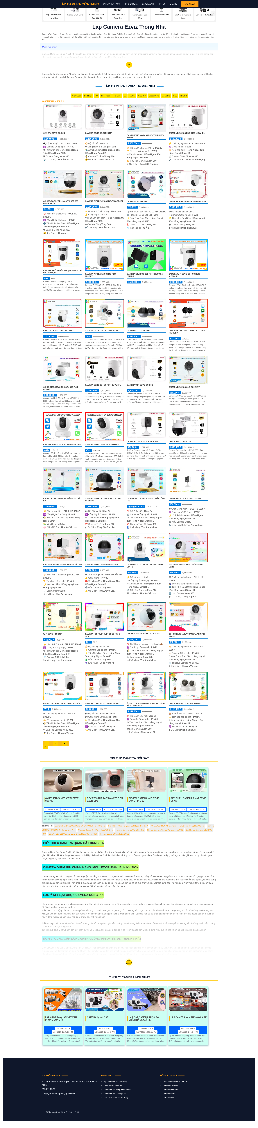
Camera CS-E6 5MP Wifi (138, 331)
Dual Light (88, 96)
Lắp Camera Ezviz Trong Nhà (129, 86)
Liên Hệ (173, 4)
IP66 (175, 96)
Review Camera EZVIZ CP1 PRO (130, 830)
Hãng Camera (130, 4)
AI (125, 96)
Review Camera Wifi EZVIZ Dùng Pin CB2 (144, 799)
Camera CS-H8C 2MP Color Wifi (59, 331)
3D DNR (183, 96)
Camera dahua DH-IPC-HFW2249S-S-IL (95, 830)
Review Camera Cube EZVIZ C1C (114, 834)
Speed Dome (154, 96)
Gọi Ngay (190, 4)
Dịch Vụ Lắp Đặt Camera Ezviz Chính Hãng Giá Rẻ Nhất (73, 834)
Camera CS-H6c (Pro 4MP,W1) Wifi (185, 703)
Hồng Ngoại (105, 96)
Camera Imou (169, 1093)
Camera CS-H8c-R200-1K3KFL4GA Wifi (187, 201)
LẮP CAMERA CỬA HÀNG (79, 4)
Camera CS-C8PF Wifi (137, 201)
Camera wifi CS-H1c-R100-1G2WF (185, 498)
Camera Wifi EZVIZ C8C (180, 441)
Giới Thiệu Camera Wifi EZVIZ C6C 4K (62, 799)
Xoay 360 (142, 96)
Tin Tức (161, 4)
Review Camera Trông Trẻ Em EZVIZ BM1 (105, 799)
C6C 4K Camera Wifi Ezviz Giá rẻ (143, 634)
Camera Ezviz (169, 1097)
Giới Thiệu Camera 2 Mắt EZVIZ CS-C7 (188, 799)
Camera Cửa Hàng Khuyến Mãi (117, 1089)
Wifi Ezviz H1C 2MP (52, 634)
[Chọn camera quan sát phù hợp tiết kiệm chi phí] (213, 13)
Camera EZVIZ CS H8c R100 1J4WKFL (103, 385)
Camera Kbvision (170, 1086)
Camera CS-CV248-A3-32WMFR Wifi (102, 331)
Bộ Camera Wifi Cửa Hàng (115, 1082)
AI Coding (166, 96)
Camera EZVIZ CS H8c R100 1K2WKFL (187, 133)
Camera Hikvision (170, 1089)
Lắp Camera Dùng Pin (53, 101)
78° (96, 96)
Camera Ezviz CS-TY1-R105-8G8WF (102, 444)
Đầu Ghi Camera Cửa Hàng (116, 1097)
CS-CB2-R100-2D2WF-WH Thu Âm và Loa (62, 564)
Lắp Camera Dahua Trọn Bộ (175, 1082)
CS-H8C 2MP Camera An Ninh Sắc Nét (61, 703)
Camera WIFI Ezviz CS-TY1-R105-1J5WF (62, 444)
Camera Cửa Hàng (111, 4)
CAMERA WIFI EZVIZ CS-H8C (140, 385)
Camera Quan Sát (97, 1017)
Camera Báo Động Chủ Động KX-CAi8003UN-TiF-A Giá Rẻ (80, 826)
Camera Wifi (148, 4)
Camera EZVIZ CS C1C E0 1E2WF (184, 387)
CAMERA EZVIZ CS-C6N (54, 133)
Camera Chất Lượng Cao (115, 1093)
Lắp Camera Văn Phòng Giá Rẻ (189, 1017)
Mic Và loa (76, 96)
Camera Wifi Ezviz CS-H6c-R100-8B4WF (104, 201)
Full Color (117, 96)
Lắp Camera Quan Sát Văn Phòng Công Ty (61, 1018)
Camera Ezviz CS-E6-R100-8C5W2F (102, 564)
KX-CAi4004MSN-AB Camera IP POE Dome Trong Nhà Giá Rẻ (177, 826)
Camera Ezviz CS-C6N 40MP (98, 133)
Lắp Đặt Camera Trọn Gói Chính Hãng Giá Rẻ (144, 1018)
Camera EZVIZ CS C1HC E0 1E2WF (143, 441)
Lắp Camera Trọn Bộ (113, 1086)
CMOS (132, 96)
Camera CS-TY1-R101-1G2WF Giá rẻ (102, 703)
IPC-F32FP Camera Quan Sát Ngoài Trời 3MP (128, 826)
